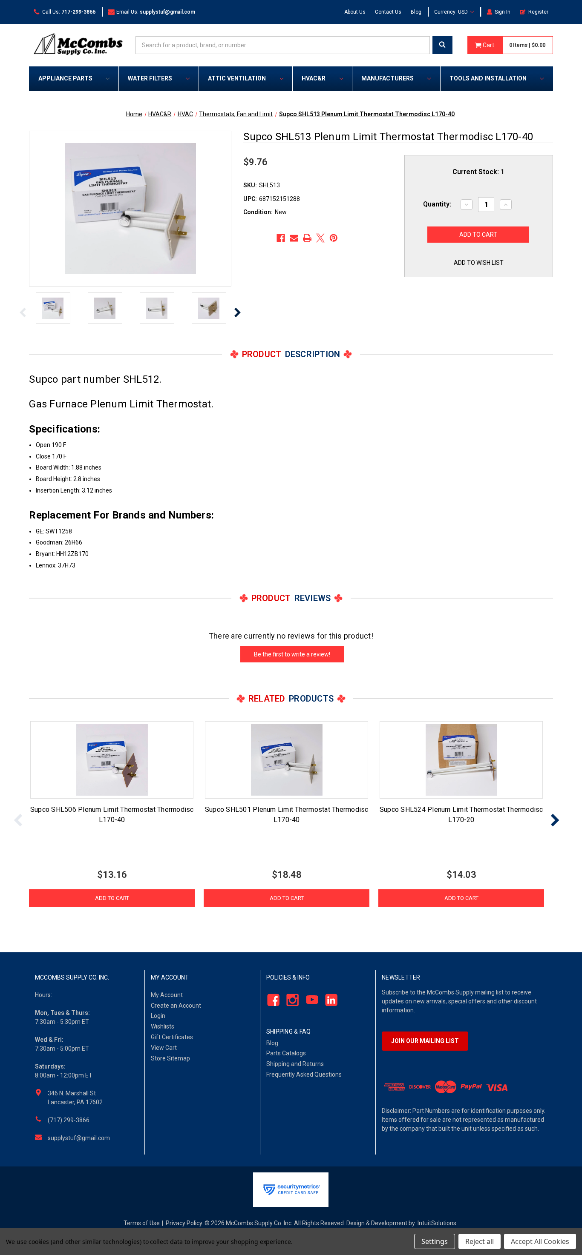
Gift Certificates (172, 1037)
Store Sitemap (170, 1058)
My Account (167, 994)
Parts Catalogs (286, 1053)
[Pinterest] (333, 238)
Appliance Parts (65, 78)
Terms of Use (142, 1223)
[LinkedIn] (329, 1000)
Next (237, 312)
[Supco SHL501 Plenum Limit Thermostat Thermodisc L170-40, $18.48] (286, 760)
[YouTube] (309, 1000)
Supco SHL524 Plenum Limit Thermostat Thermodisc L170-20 (461, 814)
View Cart (164, 1047)
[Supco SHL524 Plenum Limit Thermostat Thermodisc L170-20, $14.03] (461, 760)
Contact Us (388, 12)
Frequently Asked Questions (304, 1074)
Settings (434, 1241)
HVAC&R (314, 78)
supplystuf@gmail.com (79, 1138)
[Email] (294, 238)
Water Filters (150, 78)
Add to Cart (112, 898)
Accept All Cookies (540, 1241)
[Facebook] (281, 238)
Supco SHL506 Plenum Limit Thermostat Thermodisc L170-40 (112, 814)
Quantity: (437, 204)
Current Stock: (478, 172)
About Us (355, 12)
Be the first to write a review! (292, 654)
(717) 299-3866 (68, 1120)
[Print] (307, 238)
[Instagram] (290, 1000)
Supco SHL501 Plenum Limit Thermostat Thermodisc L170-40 (287, 814)
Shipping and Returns (295, 1063)
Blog (416, 12)
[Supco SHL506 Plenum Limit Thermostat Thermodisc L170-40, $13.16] (111, 760)
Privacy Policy (184, 1223)
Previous (23, 312)
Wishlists (162, 1026)
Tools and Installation (488, 78)
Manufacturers (387, 78)
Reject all (479, 1241)
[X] (320, 238)
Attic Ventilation (237, 78)
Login (158, 1015)
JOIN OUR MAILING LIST (425, 1040)
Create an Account (176, 1005)
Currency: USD (451, 12)
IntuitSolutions (437, 1223)
